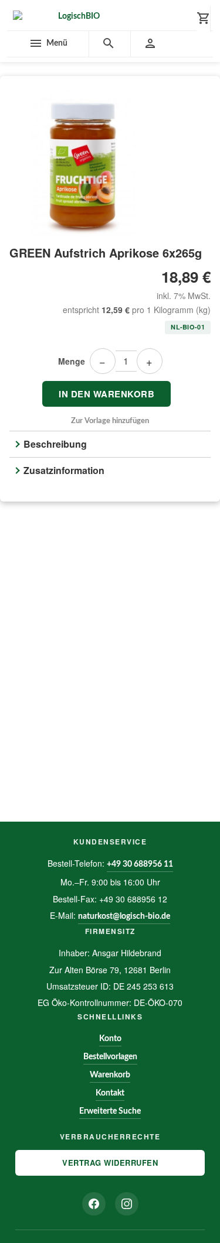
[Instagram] (126, 1203)
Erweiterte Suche (110, 1111)
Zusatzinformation (63, 470)
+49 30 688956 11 (140, 864)
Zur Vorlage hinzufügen (110, 421)
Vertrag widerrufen (110, 1162)
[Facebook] (94, 1203)
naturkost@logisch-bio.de (124, 916)
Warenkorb (110, 1075)
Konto (110, 1039)
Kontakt (110, 1093)
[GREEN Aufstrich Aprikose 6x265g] (110, 163)
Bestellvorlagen (110, 1057)
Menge (71, 361)
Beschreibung (55, 444)
